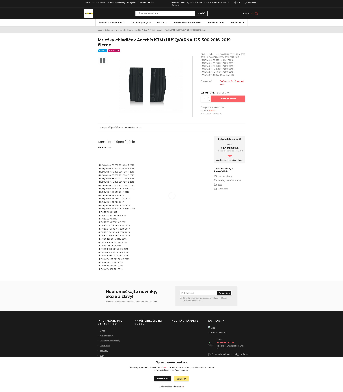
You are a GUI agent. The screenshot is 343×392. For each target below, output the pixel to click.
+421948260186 (196, 2)
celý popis (230, 75)
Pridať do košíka (228, 99)
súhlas (163, 367)
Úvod (100, 30)
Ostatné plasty (140, 22)
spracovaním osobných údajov (205, 298)
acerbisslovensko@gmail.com (229, 160)
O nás (87, 2)
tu (183, 386)
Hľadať (201, 13)
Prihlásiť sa (224, 293)
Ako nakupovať (98, 2)
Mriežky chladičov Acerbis (130, 30)
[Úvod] (100, 13)
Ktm (145, 30)
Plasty (160, 22)
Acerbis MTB (237, 22)
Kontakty (142, 2)
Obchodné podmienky (116, 2)
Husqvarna (223, 188)
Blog (102, 355)
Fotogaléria (131, 2)
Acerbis (212, 110)
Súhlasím (181, 379)
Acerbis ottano (215, 22)
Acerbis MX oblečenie (110, 22)
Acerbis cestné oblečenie (187, 22)
